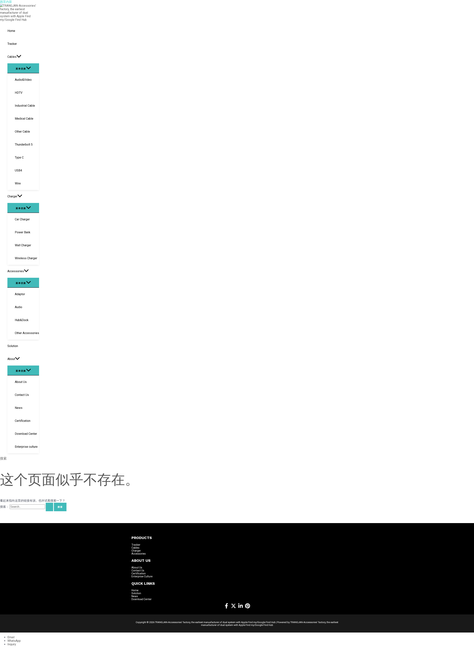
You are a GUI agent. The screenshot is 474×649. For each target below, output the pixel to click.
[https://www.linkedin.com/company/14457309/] (240, 607)
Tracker (135, 544)
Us (140, 567)
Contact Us (137, 570)
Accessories (138, 553)
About (135, 567)
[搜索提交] (49, 507)
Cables (135, 547)
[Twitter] (233, 607)
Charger (136, 550)
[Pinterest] (247, 607)
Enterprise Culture (142, 576)
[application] (18, 56)
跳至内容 (6, 2)
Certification (138, 573)
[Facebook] (226, 607)
